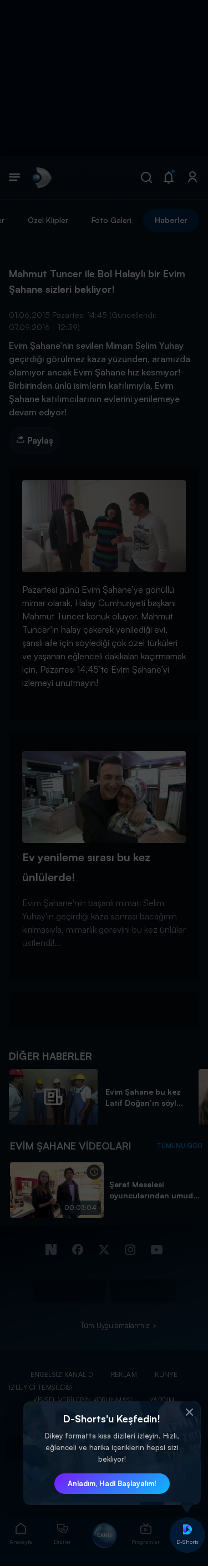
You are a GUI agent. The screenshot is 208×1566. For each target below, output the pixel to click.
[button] (189, 1412)
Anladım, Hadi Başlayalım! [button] (112, 1483)
